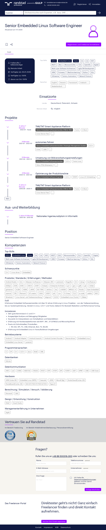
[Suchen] (99, 13)
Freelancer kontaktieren (83, 44)
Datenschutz (66, 527)
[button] (14, 13)
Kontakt (38, 527)
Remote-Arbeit (42, 109)
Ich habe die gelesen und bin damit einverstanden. (85, 480)
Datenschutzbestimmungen (85, 479)
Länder (44, 103)
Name (38, 460)
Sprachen (43, 82)
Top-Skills (43, 60)
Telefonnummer (77, 460)
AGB (56, 527)
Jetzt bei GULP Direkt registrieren (54, 521)
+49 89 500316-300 (53, 5)
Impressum (48, 527)
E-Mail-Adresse (42, 468)
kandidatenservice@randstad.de (57, 2)
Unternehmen (76, 468)
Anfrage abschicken (93, 489)
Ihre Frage (40, 476)
